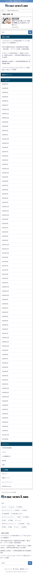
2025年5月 (5, 126)
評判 (3, 464)
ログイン (4, 473)
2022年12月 (5, 206)
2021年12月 (5, 244)
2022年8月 (5, 223)
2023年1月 (5, 202)
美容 (19, 517)
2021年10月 (5, 253)
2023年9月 (5, 177)
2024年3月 (5, 164)
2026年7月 (5, 84)
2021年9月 (5, 257)
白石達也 (22, 523)
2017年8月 (5, 439)
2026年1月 (5, 105)
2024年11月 (5, 143)
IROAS (18, 510)
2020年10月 (5, 295)
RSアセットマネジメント (9, 523)
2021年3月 (5, 274)
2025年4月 (5, 130)
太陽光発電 (6, 513)
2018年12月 (5, 388)
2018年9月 (5, 401)
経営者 (24, 527)
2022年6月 (5, 232)
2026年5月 (5, 92)
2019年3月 (5, 375)
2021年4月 (5, 270)
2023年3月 (5, 194)
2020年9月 (5, 299)
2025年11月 (5, 113)
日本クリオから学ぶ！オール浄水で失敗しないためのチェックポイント (21, 22)
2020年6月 (5, 312)
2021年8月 (5, 261)
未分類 (4, 460)
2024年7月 (5, 151)
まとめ (12, 507)
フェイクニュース (7, 510)
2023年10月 (5, 172)
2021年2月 (5, 278)
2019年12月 (5, 337)
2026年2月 (5, 101)
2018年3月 (5, 426)
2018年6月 (5, 413)
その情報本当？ (6, 456)
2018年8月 (5, 405)
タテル (17, 527)
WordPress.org (6, 486)
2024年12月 (5, 139)
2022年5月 (5, 236)
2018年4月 (5, 422)
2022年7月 (5, 227)
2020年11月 (5, 291)
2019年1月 (5, 384)
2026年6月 (5, 88)
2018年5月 (5, 418)
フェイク (19, 520)
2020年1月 (5, 333)
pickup (25, 510)
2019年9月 (5, 350)
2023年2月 (5, 198)
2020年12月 (5, 287)
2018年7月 (5, 409)
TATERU (20, 507)
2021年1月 (5, 282)
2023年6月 (5, 189)
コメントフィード (7, 482)
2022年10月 (5, 215)
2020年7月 (5, 308)
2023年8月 (5, 181)
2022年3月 (5, 240)
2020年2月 (5, 329)
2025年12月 (5, 109)
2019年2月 (5, 380)
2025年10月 (5, 118)
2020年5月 (5, 316)
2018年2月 (5, 430)
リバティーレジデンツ (8, 517)
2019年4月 (5, 371)
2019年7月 (5, 358)
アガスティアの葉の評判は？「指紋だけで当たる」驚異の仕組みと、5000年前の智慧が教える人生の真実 (16, 55)
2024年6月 (5, 156)
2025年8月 (5, 122)
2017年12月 (5, 434)
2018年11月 (5, 392)
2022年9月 (5, 219)
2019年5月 (5, 367)
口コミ (5, 507)
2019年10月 (5, 346)
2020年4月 (5, 320)
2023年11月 (5, 168)
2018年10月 (5, 396)
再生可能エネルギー (18, 513)
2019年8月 (5, 354)
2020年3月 (5, 325)
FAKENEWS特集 (7, 448)
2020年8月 (5, 303)
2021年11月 (5, 249)
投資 (4, 527)
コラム (4, 452)
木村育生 (26, 517)
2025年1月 (5, 134)
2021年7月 (5, 265)
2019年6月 (5, 363)
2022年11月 (5, 210)
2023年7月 (5, 185)
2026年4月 (5, 96)
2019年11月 (5, 341)
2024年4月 (5, 160)
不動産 (11, 520)
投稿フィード (6, 478)
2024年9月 (5, 147)
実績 (11, 527)
